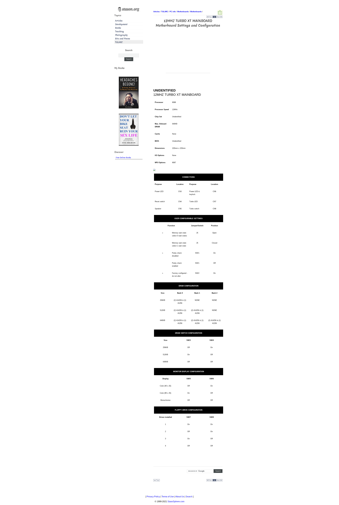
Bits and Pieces (122, 38)
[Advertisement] (188, 54)
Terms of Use (168, 496)
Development (121, 24)
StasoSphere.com (176, 501)
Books (118, 28)
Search (189, 496)
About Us (179, 496)
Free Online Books (123, 157)
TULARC (119, 42)
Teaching (119, 31)
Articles (118, 20)
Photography (121, 35)
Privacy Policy (153, 496)
